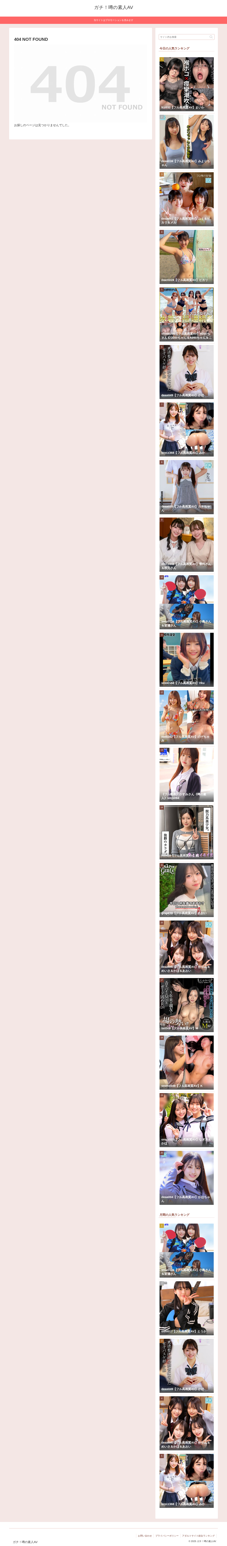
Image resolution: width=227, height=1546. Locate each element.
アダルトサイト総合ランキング (198, 1535)
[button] (211, 37)
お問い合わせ (145, 1535)
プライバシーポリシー (167, 1535)
